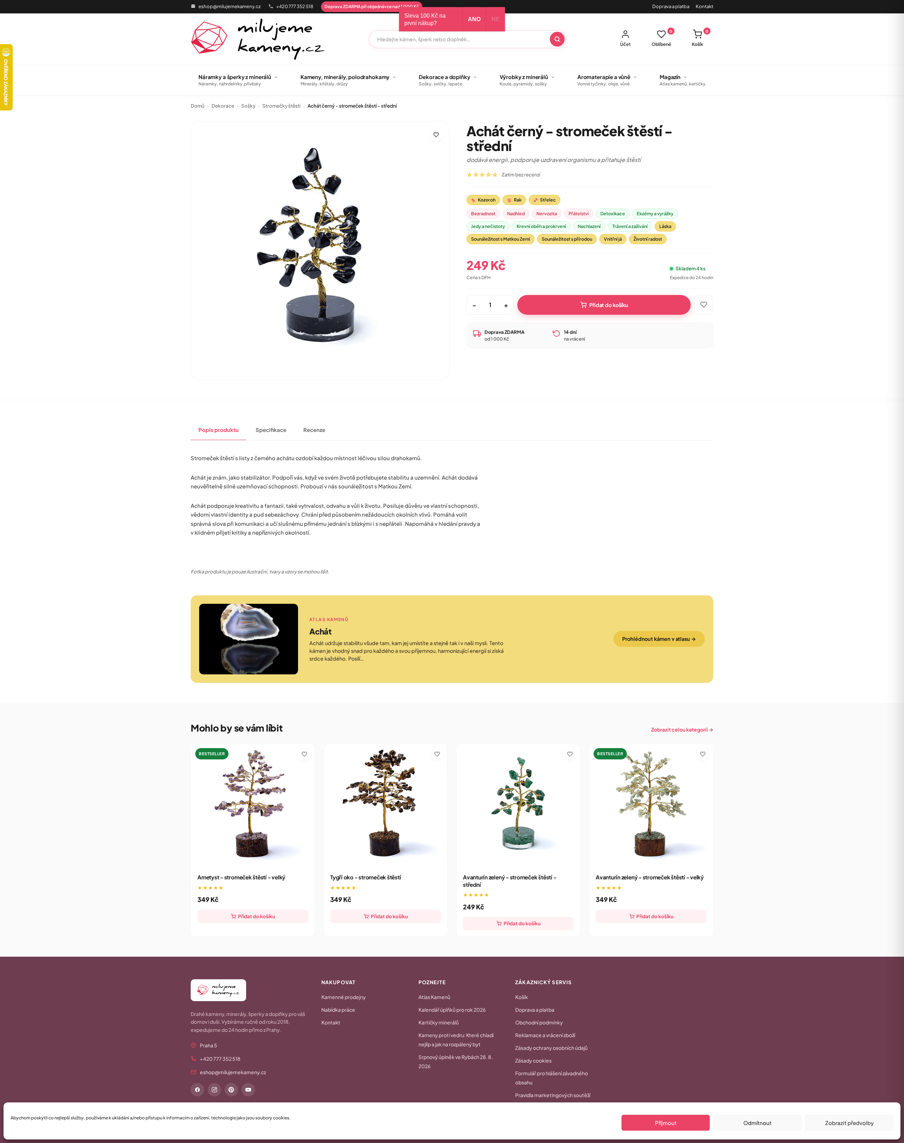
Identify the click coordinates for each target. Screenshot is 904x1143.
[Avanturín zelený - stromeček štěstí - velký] (651, 805)
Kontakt (704, 6)
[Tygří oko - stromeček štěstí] (385, 805)
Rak (514, 200)
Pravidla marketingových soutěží (552, 1095)
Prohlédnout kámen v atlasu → (659, 639)
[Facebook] (197, 1089)
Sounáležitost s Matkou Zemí (500, 239)
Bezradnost (483, 213)
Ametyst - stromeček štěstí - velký (241, 877)
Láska (665, 226)
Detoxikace (612, 213)
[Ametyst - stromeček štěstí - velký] (253, 805)
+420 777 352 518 (294, 6)
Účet (625, 44)
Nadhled (516, 213)
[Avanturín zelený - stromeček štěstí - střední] (518, 805)
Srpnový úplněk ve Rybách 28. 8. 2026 (455, 1061)
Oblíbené (662, 38)
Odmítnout (757, 1122)
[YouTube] (248, 1089)
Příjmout (666, 1122)
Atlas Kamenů (434, 997)
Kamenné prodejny (343, 997)
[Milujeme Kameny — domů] (258, 39)
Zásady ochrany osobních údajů (551, 1048)
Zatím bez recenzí (521, 175)
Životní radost (648, 239)
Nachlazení (589, 226)
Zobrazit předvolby (849, 1122)
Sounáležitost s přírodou (567, 239)
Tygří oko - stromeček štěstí (365, 877)
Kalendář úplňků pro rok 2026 (452, 1009)
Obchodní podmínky (539, 1022)
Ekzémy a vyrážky (655, 213)
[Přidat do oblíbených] (436, 135)
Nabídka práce (338, 1009)
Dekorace (223, 106)
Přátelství (579, 213)
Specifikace (271, 429)
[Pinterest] (231, 1089)
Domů (197, 106)
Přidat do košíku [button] (256, 916)
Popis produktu (218, 429)
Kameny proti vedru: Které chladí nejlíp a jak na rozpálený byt (456, 1039)
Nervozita (546, 213)
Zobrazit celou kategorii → (682, 729)
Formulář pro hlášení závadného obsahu (551, 1077)
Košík (700, 38)
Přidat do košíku (608, 305)
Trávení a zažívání (630, 226)
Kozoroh (483, 200)
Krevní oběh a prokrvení (541, 226)
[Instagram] (214, 1089)
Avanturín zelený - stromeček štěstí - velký (650, 877)
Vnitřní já (613, 239)
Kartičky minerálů (438, 1022)
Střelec (544, 200)
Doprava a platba (670, 6)
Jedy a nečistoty (488, 226)
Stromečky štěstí (281, 106)
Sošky (248, 106)
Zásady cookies (533, 1060)
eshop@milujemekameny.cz (229, 6)
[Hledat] (557, 39)
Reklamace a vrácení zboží (545, 1035)
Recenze (314, 429)
